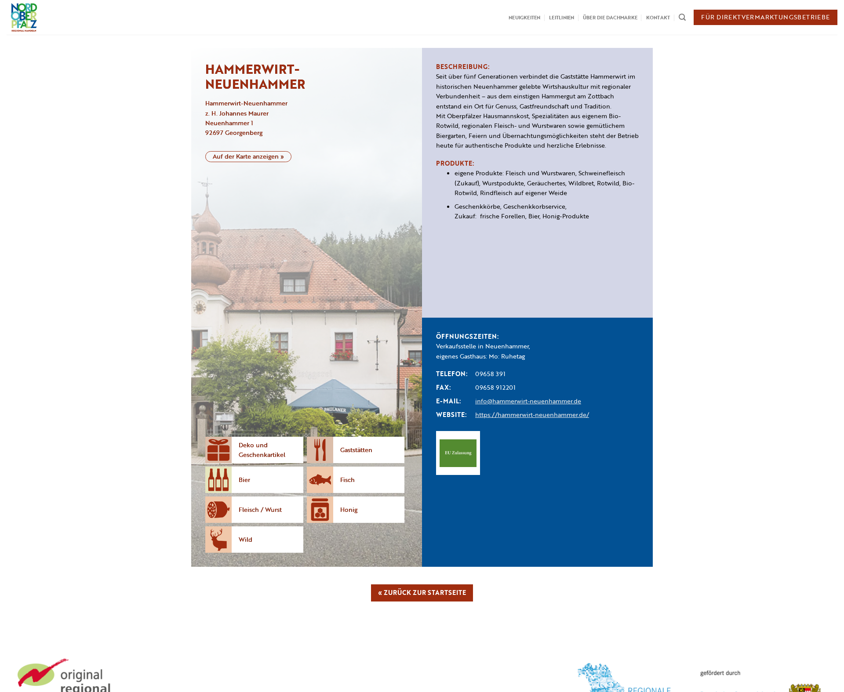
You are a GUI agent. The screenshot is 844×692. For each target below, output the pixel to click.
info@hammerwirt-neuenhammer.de (528, 401)
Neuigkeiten (524, 17)
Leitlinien (561, 17)
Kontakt (658, 17)
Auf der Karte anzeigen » (248, 156)
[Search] (682, 17)
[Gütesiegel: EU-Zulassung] (458, 453)
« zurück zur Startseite (422, 592)
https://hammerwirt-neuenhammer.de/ (532, 414)
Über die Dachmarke (610, 17)
